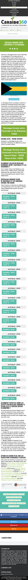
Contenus (13, 30)
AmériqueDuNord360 (14, 12)
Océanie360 (14, 13)
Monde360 (14, 2)
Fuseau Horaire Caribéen (9, 503)
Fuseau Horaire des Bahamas (15, 465)
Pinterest (14, 525)
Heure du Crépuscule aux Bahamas (11, 475)
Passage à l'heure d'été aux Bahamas (11, 480)
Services (19, 30)
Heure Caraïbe (21, 503)
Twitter (14, 521)
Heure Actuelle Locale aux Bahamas (17, 463)
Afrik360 (14, 4)
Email (14, 529)
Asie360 (14, 5)
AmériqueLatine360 (14, 10)
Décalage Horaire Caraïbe (17, 494)
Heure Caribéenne (14, 506)
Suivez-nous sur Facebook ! (7, 574)
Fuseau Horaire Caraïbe (13, 500)
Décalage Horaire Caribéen (13, 497)
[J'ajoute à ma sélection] (12, 49)
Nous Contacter (18, 579)
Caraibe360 (14, 7)
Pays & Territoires (5, 30)
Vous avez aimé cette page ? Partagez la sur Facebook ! (15, 515)
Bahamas (6, 494)
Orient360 (14, 15)
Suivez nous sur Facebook (4, 27)
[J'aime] (10, 49)
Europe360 (14, 9)
